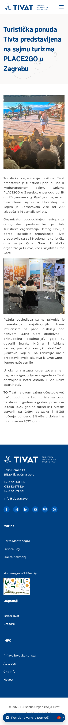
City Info (9, 671)
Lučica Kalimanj (14, 557)
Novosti (8, 679)
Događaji (10, 601)
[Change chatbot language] (60, 717)
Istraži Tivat (11, 616)
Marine (8, 526)
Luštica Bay (11, 549)
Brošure (9, 624)
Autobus (9, 663)
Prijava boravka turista (19, 655)
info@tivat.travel (15, 498)
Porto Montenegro (16, 541)
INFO (7, 640)
